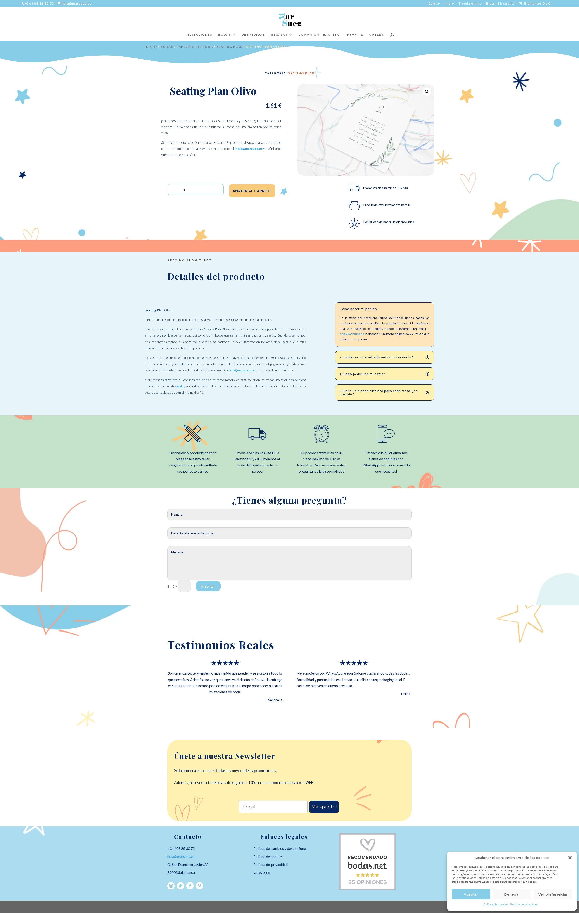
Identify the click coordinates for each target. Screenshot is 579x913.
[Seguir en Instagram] (171, 885)
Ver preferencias (553, 894)
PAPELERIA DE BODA (195, 46)
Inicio (449, 3)
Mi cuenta (506, 3)
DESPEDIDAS (253, 34)
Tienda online (470, 3)
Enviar (208, 586)
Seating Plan (229, 46)
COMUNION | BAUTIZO (319, 34)
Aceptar (471, 894)
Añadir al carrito (252, 191)
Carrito (434, 3)
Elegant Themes (205, 906)
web (180, 386)
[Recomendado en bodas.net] (367, 889)
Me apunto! (324, 807)
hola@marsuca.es (249, 148)
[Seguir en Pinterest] (199, 885)
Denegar (512, 894)
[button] (570, 857)
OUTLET (376, 34)
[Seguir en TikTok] (180, 885)
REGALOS (279, 34)
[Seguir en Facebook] (190, 885)
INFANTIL (354, 34)
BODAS (224, 34)
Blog (490, 3)
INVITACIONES (198, 34)
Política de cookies (496, 904)
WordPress (255, 906)
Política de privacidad (524, 904)
